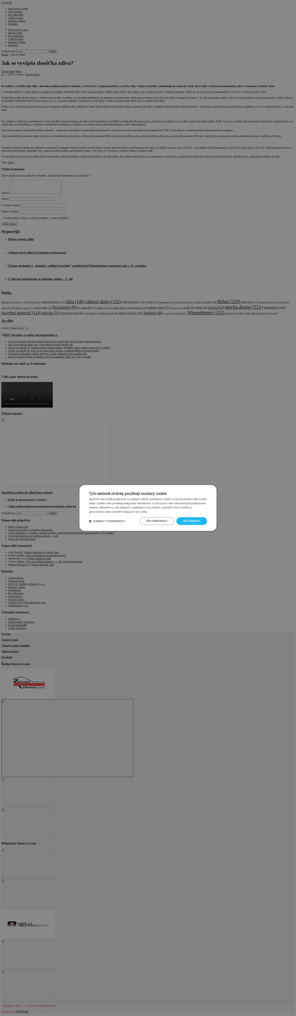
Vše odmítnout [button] (156, 521)
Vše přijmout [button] (192, 521)
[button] (107, 521)
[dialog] (148, 508)
